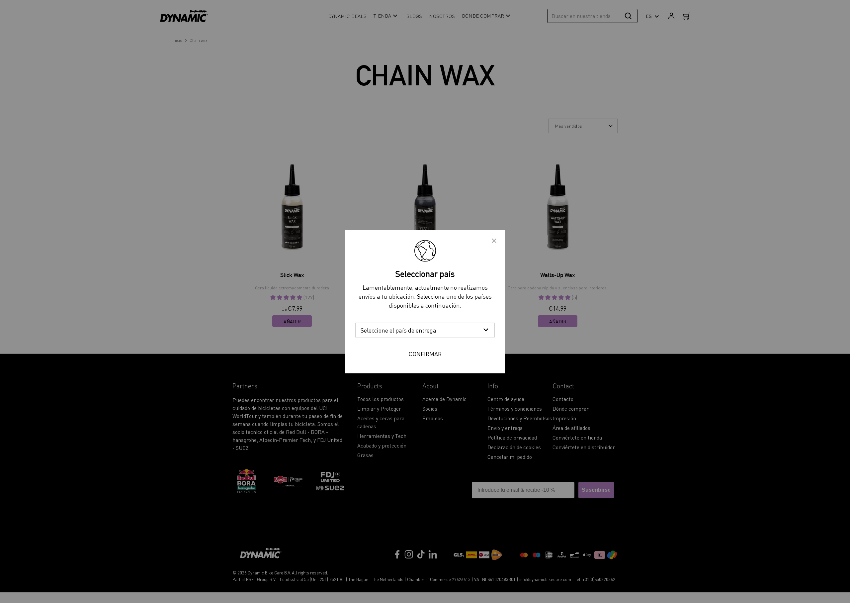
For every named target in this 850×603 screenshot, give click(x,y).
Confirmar (425, 353)
